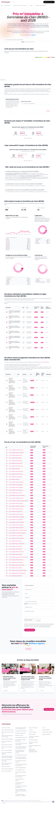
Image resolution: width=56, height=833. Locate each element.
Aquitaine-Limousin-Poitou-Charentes (20, 5)
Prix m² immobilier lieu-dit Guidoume (15, 460)
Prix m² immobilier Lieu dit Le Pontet (15, 492)
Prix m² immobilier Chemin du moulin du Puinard (18, 530)
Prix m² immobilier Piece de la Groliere (16, 562)
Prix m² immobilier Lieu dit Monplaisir (16, 484)
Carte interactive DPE (33, 740)
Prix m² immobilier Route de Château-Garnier (17, 573)
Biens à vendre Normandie (7, 739)
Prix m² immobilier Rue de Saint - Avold (16, 449)
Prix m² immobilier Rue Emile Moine (15, 575)
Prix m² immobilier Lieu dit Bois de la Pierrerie (17, 532)
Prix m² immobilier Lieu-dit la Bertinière (16, 524)
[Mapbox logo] (2, 79)
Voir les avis (28, 648)
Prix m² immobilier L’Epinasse (14, 479)
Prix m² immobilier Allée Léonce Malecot (16, 527)
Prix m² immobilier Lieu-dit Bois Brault (16, 535)
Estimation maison (19, 735)
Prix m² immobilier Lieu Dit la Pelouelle (16, 487)
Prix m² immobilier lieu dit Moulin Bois (16, 465)
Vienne (31, 5)
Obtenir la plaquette (49, 709)
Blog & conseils (32, 734)
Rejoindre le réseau (48, 2)
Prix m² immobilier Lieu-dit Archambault (16, 538)
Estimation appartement (20, 733)
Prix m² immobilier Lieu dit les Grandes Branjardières (18, 500)
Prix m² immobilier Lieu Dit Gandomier (16, 519)
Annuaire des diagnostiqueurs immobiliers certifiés (33, 750)
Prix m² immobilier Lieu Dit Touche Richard (16, 565)
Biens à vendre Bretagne (7, 750)
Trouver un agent (32, 732)
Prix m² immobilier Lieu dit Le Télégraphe (16, 522)
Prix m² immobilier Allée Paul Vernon (15, 455)
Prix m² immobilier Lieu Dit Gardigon (15, 548)
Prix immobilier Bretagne (20, 767)
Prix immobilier (7, 5)
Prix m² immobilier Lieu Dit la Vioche (15, 546)
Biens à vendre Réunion (6, 771)
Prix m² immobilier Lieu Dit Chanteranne (16, 452)
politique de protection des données (44, 626)
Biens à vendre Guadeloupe (7, 768)
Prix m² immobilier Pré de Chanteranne (16, 514)
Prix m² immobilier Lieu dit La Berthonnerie (17, 543)
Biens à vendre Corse (6, 766)
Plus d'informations (45, 362)
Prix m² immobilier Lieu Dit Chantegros (16, 503)
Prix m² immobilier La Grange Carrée (15, 511)
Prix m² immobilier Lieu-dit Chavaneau (16, 490)
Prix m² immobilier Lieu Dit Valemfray (15, 476)
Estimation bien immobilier (20, 731)
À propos (31, 729)
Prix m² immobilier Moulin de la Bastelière (16, 516)
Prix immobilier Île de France (21, 737)
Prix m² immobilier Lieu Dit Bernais (15, 457)
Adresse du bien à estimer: (26, 101)
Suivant (48, 110)
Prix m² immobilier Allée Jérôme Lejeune (16, 498)
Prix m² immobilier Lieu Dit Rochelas (15, 567)
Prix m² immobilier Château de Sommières (16, 506)
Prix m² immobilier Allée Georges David (16, 471)
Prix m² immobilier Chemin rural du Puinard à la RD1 (18, 556)
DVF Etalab (38, 362)
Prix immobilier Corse (19, 769)
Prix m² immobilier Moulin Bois (14, 468)
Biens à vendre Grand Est (7, 744)
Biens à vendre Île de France (7, 729)
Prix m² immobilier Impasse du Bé (15, 540)
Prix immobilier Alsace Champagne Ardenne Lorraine (19, 751)
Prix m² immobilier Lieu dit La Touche (15, 463)
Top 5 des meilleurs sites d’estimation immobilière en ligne (21, 791)
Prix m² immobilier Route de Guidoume (16, 508)
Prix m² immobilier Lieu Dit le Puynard (16, 473)
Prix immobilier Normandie (21, 755)
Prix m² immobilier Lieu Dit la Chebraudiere (17, 495)
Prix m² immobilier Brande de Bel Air (15, 554)
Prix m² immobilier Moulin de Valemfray (16, 481)
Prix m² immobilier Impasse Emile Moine (16, 551)
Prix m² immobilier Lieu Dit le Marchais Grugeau (17, 570)
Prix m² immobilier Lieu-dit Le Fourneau (16, 559)
